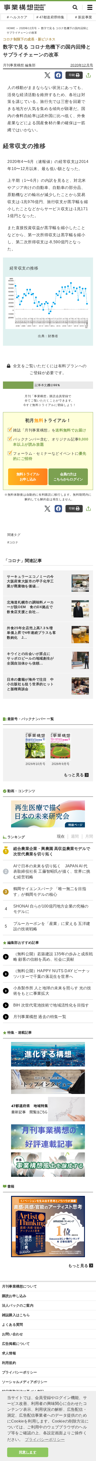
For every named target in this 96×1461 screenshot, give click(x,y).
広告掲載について (16, 1344)
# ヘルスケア (17, 17)
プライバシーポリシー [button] (45, 1439)
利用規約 (9, 1363)
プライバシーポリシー (19, 1372)
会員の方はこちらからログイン (68, 476)
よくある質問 (12, 1324)
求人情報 (9, 1353)
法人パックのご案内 (17, 1305)
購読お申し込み (14, 1296)
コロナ (13, 542)
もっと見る (74, 775)
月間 (89, 836)
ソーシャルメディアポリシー (25, 1382)
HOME (11, 28)
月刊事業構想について (19, 1286)
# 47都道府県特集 (50, 17)
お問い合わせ (12, 1334)
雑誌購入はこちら (16, 1315)
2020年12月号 (28, 28)
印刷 (72, 75)
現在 (61, 836)
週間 (75, 836)
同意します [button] (27, 1452)
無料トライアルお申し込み (27, 476)
